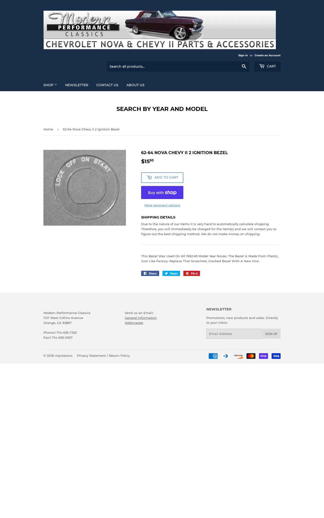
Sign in (243, 55)
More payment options (162, 205)
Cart (271, 66)
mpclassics (64, 355)
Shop (48, 85)
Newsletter (76, 85)
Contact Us (107, 85)
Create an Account (268, 55)
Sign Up (271, 334)
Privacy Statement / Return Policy (103, 355)
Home (48, 129)
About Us (135, 85)
